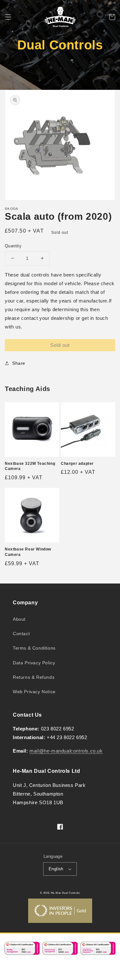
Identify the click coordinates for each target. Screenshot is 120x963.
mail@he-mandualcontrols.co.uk (65, 751)
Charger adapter (77, 463)
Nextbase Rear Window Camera (28, 552)
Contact (21, 633)
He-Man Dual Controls (65, 892)
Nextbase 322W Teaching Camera (30, 466)
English (56, 868)
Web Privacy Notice (34, 691)
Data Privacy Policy (34, 662)
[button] (8, 17)
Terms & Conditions (34, 648)
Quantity (13, 245)
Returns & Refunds (33, 677)
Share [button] (18, 363)
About (19, 619)
